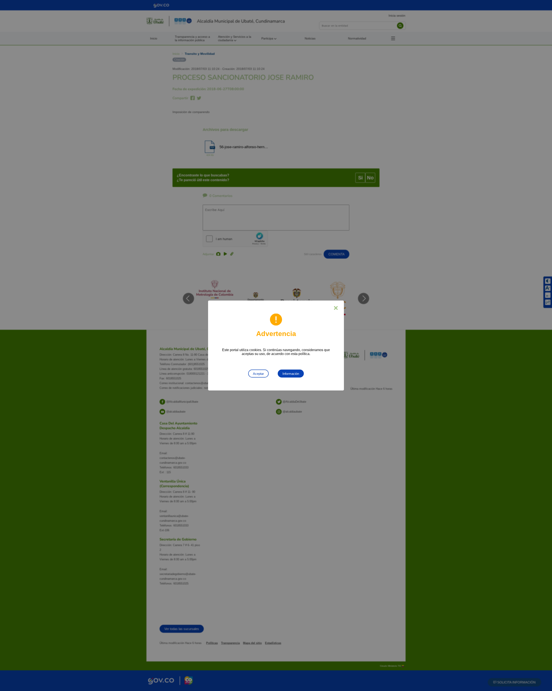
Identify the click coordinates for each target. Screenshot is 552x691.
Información (290, 373)
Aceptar (258, 373)
